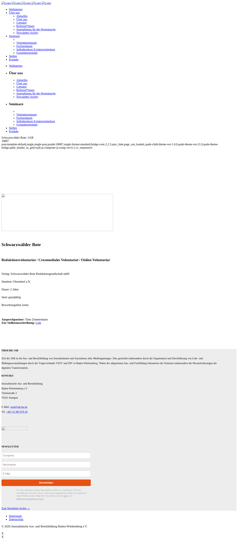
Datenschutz (16, 519)
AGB (65, 496)
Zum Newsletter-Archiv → (15, 508)
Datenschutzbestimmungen (30, 499)
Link (38, 322)
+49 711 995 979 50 (17, 411)
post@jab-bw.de (18, 407)
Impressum (15, 516)
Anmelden (46, 482)
